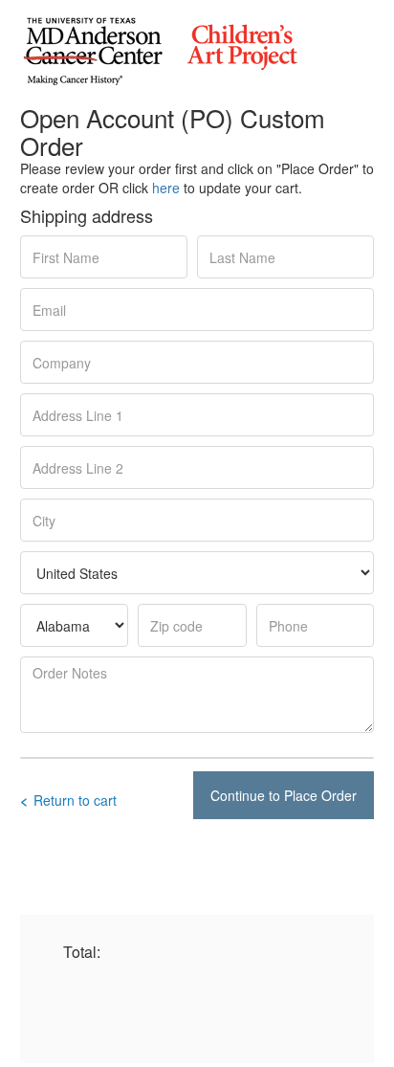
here (166, 187)
